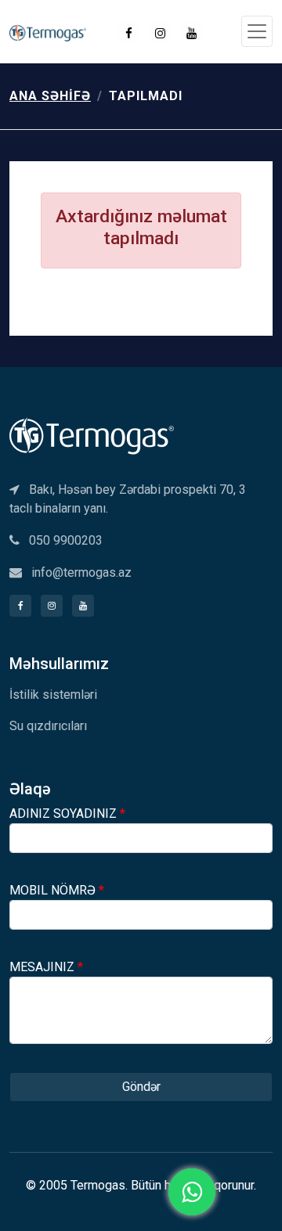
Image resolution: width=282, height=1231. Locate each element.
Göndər (141, 1086)
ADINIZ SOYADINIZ (67, 813)
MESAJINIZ (46, 966)
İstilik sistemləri (53, 694)
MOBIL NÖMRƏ (56, 890)
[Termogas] (91, 434)
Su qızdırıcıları (48, 725)
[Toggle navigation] (257, 31)
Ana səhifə (50, 95)
